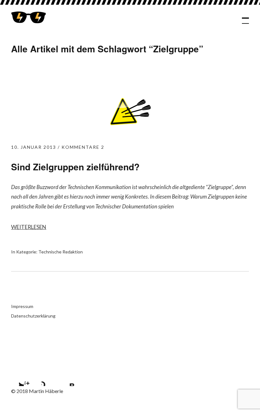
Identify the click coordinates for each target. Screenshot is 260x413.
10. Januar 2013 (33, 147)
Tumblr (49, 378)
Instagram (33, 378)
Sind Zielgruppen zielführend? (75, 166)
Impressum (22, 306)
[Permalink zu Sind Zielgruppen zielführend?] (130, 132)
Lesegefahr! (28, 17)
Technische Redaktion (60, 251)
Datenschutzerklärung (33, 315)
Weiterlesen (28, 227)
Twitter (16, 378)
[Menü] (242, 17)
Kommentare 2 (83, 147)
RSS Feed (66, 378)
